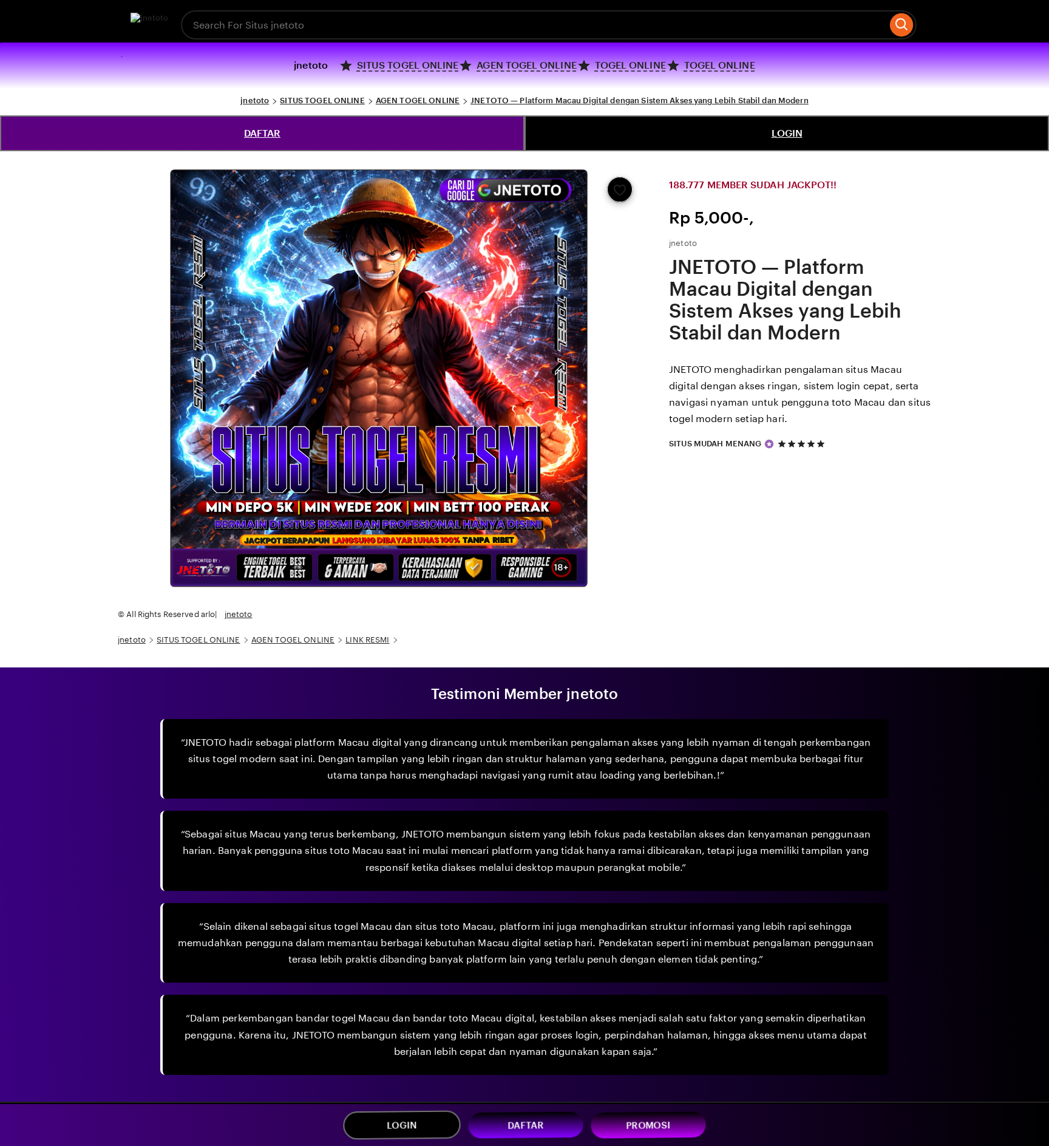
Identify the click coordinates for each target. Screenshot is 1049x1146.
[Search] (902, 24)
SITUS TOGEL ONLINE (322, 100)
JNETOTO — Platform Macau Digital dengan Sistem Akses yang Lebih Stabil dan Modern (639, 100)
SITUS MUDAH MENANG (715, 443)
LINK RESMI (367, 639)
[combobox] (534, 24)
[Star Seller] (769, 444)
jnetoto (254, 100)
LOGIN (787, 133)
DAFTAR (262, 133)
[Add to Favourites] (620, 189)
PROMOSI (648, 1124)
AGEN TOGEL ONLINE (418, 100)
